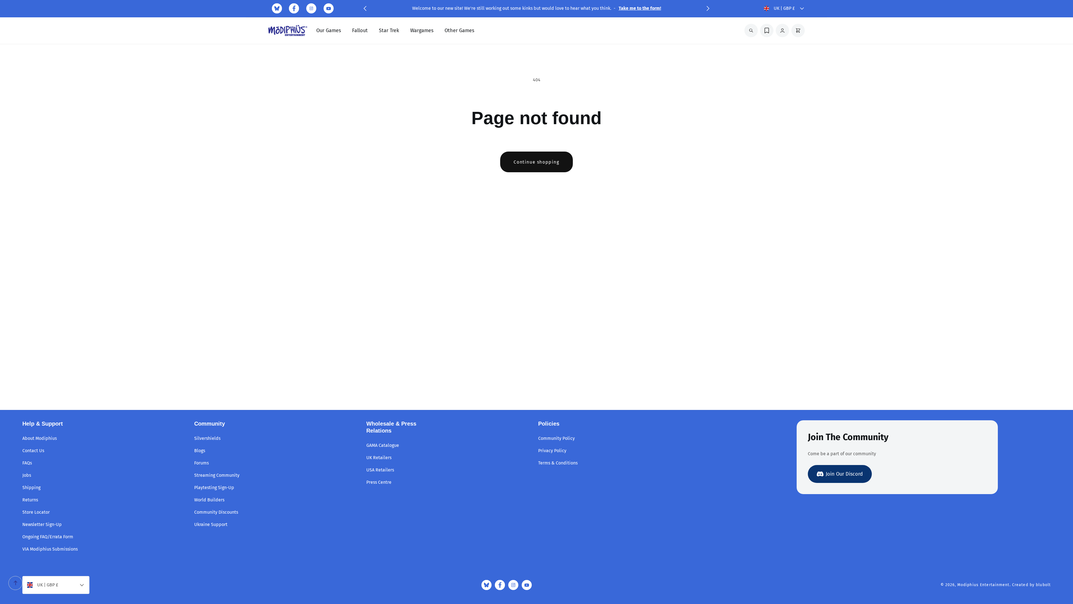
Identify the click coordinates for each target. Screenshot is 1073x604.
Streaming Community (216, 475)
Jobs (26, 475)
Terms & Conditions (558, 463)
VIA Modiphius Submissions (50, 549)
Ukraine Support (210, 524)
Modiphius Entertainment (983, 584)
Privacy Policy (552, 450)
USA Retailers (380, 470)
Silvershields (207, 438)
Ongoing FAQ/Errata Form (47, 536)
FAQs (27, 463)
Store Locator (36, 512)
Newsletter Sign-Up (42, 524)
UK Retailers (378, 457)
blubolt (1043, 584)
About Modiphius (39, 438)
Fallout (360, 30)
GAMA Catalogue (382, 445)
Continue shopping (536, 162)
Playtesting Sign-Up (214, 487)
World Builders (209, 499)
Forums (201, 463)
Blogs (199, 450)
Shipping (31, 487)
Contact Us (33, 450)
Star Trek (389, 30)
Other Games (459, 30)
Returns (30, 499)
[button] (365, 8)
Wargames (421, 30)
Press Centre (378, 482)
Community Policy (556, 438)
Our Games (328, 30)
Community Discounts (216, 512)
